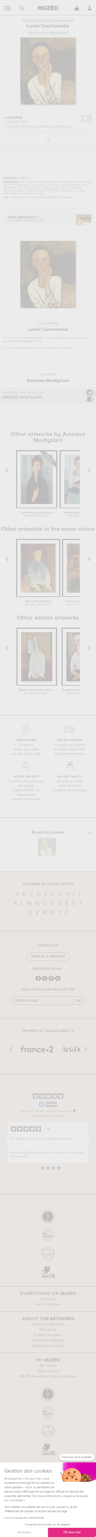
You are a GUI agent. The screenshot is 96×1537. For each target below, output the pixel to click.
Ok (78, 1000)
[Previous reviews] (3, 1142)
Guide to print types (48, 1324)
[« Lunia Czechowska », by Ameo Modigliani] (47, 847)
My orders (48, 1365)
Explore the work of (23, 395)
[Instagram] (45, 980)
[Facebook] (38, 980)
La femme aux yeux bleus (36, 514)
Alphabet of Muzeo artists (48, 884)
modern (56, 337)
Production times (48, 1335)
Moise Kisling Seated (38, 603)
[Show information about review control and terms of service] (74, 1110)
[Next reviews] (92, 1142)
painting (32, 337)
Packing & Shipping (48, 1340)
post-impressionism (21, 341)
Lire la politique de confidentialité (24, 1518)
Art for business (48, 1304)
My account (48, 1371)
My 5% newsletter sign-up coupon (48, 1376)
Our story (48, 1299)
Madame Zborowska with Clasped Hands (36, 692)
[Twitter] (57, 980)
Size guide (48, 1329)
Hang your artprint (48, 1346)
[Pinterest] (51, 980)
